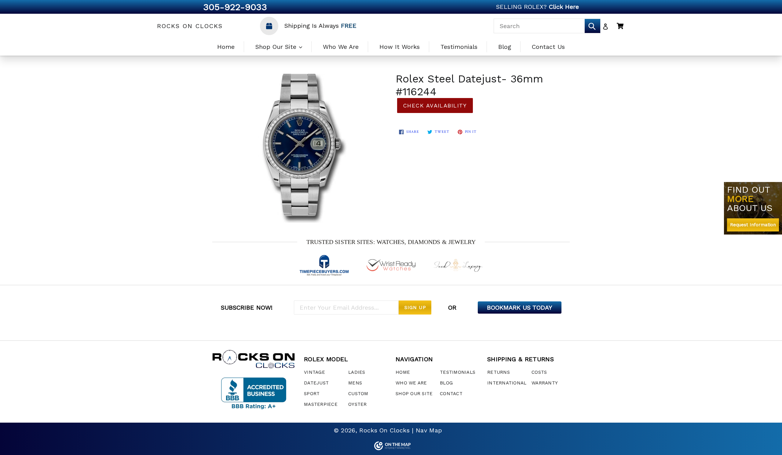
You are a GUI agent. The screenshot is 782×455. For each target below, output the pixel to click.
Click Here (564, 6)
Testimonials (458, 46)
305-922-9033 (235, 7)
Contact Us (548, 46)
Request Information (753, 225)
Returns (498, 372)
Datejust (316, 383)
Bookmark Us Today (519, 307)
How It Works (399, 46)
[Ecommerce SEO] (391, 446)
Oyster (357, 404)
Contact (451, 393)
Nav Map (429, 430)
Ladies (356, 372)
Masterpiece (321, 404)
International (506, 383)
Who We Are (341, 46)
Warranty (545, 383)
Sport (312, 393)
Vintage (314, 372)
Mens (355, 383)
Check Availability (435, 105)
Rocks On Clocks (190, 26)
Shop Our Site (276, 46)
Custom (358, 393)
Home (226, 46)
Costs (539, 372)
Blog (504, 46)
